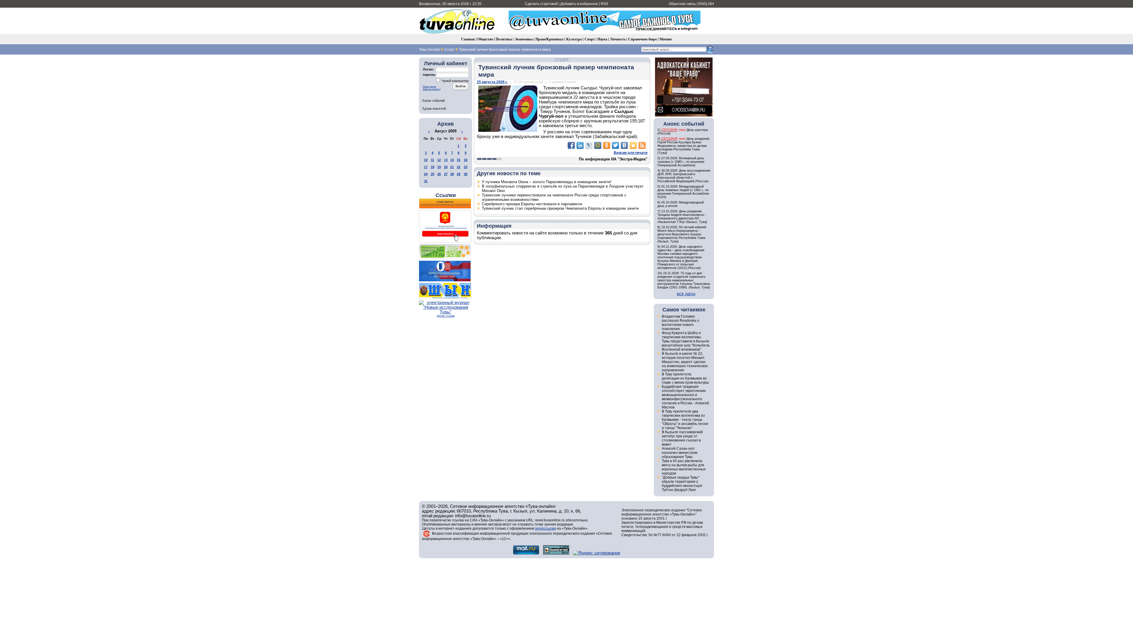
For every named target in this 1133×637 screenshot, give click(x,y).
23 (465, 167)
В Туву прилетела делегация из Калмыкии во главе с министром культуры (685, 378)
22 (458, 167)
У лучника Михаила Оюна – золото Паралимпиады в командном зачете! (546, 182)
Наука (602, 39)
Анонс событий (433, 100)
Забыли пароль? (432, 89)
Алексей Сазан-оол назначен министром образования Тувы (679, 452)
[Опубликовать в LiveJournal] (588, 145)
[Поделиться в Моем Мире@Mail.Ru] (597, 145)
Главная (468, 39)
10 (426, 160)
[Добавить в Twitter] (615, 145)
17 (426, 167)
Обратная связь (682, 4)
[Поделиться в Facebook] (571, 145)
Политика (504, 39)
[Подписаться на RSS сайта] (642, 145)
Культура (574, 39)
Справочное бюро (642, 39)
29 (458, 174)
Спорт (589, 39)
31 (426, 181)
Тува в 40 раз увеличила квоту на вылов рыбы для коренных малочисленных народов (684, 467)
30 (465, 174)
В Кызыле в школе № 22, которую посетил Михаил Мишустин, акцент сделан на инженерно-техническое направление (685, 362)
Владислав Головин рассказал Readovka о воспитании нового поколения (680, 322)
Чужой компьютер (455, 81)
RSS (604, 4)
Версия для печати (630, 153)
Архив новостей (434, 108)
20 (446, 167)
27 (446, 174)
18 (432, 167)
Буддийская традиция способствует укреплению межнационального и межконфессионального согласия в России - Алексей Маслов (685, 397)
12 (439, 160)
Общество (485, 39)
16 (465, 160)
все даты (686, 293)
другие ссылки (446, 315)
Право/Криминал (550, 39)
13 (446, 160)
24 (426, 174)
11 (432, 160)
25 (432, 174)
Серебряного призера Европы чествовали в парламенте (532, 204)
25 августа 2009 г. (492, 82)
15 (458, 160)
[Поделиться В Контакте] (624, 145)
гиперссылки (545, 528)
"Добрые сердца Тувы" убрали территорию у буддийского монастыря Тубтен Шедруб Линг (682, 483)
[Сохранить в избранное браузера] (633, 145)
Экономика (524, 39)
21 (452, 167)
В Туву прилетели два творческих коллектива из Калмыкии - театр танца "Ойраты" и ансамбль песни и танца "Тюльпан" (685, 419)
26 (439, 174)
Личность (618, 39)
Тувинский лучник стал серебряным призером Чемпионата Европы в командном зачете (560, 208)
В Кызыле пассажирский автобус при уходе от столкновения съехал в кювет (682, 438)
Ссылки (445, 195)
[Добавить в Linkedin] (580, 145)
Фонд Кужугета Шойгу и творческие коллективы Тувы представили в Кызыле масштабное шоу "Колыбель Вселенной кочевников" (686, 341)
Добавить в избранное (579, 4)
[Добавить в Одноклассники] (606, 145)
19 (439, 167)
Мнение (665, 39)
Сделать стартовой (541, 4)
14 (452, 160)
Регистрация (429, 86)
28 (452, 174)
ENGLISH (706, 4)
